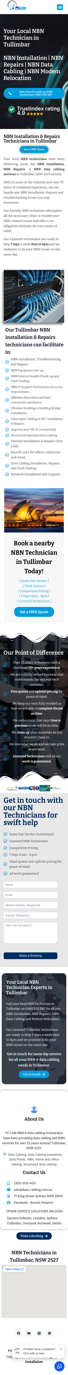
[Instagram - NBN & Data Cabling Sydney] (39, 1333)
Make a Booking (30, 955)
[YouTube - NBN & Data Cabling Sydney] (29, 1333)
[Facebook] (18, 1333)
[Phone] (49, 1333)
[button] (60, 7)
